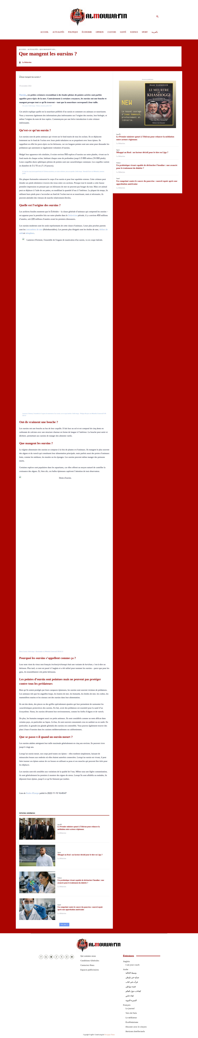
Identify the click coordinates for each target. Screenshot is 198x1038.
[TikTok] (56, 957)
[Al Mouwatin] (99, 16)
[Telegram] (77, 804)
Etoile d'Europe (32, 793)
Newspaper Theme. (109, 1034)
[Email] (72, 804)
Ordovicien (72, 215)
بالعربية (60, 824)
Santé (59, 905)
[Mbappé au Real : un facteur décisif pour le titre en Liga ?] (37, 855)
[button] (157, 16)
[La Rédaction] (20, 62)
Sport (59, 852)
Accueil (22, 49)
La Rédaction (26, 62)
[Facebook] (51, 804)
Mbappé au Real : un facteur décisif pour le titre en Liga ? (80, 855)
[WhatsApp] (61, 804)
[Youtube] (72, 957)
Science (60, 878)
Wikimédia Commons (97, 413)
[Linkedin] (67, 804)
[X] (56, 804)
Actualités (33, 49)
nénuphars (30, 233)
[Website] (67, 957)
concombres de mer (34, 229)
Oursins (22, 95)
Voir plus (63, 924)
